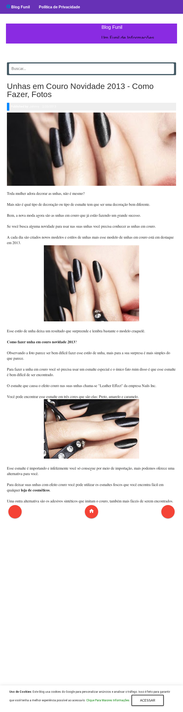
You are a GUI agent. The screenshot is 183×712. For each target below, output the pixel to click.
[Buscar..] (169, 67)
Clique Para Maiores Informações (108, 700)
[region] (91, 604)
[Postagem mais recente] (15, 511)
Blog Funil (20, 7)
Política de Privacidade (59, 7)
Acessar (147, 700)
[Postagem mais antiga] (168, 511)
